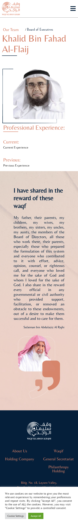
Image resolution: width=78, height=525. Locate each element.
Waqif (58, 451)
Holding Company (19, 459)
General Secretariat (58, 459)
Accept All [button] (36, 515)
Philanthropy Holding (58, 469)
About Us (19, 451)
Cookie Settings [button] (15, 515)
